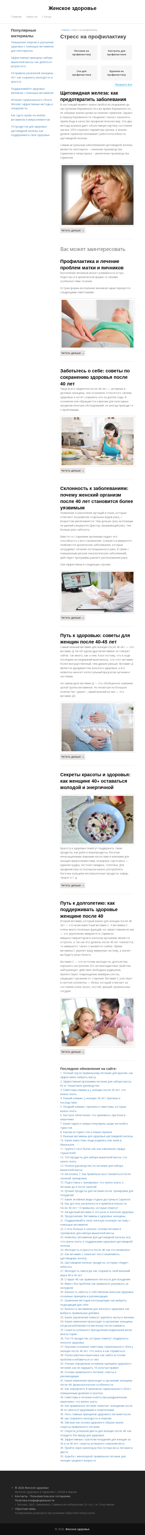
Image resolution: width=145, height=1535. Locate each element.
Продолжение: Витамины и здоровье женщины (95, 1216)
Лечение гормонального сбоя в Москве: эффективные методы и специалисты (32, 104)
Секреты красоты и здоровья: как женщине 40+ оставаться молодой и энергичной (95, 781)
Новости (31, 16)
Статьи (46, 16)
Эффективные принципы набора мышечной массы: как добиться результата (31, 62)
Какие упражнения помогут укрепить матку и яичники (99, 1317)
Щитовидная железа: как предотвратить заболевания (93, 96)
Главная (16, 16)
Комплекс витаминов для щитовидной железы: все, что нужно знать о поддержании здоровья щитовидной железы (96, 1241)
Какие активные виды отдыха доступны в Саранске (97, 1199)
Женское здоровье (72, 7)
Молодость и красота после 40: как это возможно (97, 1250)
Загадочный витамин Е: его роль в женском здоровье (99, 1212)
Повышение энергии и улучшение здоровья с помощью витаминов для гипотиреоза (32, 46)
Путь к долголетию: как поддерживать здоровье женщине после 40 (89, 909)
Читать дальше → (72, 230)
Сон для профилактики (81, 73)
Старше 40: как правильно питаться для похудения (97, 1279)
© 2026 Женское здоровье (32, 1487)
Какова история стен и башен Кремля (87, 1132)
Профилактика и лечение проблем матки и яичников (91, 264)
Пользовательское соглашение (50, 1496)
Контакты (21, 1496)
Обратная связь (25, 1509)
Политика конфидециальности (34, 1500)
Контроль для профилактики (116, 52)
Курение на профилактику (116, 73)
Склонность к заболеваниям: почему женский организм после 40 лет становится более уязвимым (96, 498)
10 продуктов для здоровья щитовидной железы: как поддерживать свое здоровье (30, 131)
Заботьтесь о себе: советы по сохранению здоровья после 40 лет (95, 377)
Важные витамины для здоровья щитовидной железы (98, 1136)
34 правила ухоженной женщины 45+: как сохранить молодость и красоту (32, 77)
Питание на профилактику (81, 52)
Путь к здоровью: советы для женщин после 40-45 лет (95, 638)
